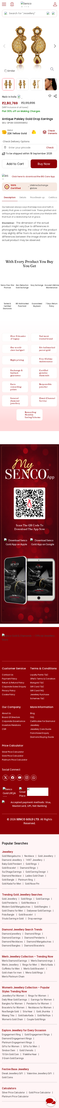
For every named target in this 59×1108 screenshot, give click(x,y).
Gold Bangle (8, 879)
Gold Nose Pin (32, 883)
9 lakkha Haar (30, 1054)
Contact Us (7, 674)
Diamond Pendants (34, 937)
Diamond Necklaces (12, 941)
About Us (6, 713)
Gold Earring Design (36, 871)
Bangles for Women (12, 1003)
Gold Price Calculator (12, 755)
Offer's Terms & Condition (42, 678)
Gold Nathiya (43, 1015)
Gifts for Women (10, 1046)
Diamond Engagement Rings (17, 1038)
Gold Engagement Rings (37, 1034)
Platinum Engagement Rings (17, 1042)
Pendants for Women (38, 1003)
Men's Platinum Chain (13, 976)
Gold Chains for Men (12, 910)
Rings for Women (37, 995)
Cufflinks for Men (11, 968)
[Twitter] (5, 778)
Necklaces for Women (39, 1007)
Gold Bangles (41, 906)
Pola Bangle (8, 914)
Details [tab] (23, 197)
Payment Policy (9, 678)
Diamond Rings (28, 868)
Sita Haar (27, 1011)
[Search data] (6, 13)
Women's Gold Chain (12, 1019)
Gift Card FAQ (37, 690)
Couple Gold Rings (36, 1019)
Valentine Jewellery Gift (39, 1073)
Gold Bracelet (9, 868)
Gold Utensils (26, 1050)
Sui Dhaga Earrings (12, 871)
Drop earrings (35, 918)
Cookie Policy (8, 694)
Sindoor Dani (9, 1050)
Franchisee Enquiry (39, 733)
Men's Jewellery (10, 964)
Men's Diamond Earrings (14, 960)
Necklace (29, 856)
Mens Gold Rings (34, 972)
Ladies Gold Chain (34, 875)
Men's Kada (47, 964)
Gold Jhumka (43, 1011)
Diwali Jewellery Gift (12, 1073)
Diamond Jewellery (12, 860)
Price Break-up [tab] (37, 197)
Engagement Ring (11, 1034)
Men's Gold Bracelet (34, 968)
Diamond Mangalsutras (39, 941)
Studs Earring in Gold (13, 918)
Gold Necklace (28, 902)
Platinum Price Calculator (14, 759)
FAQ (32, 717)
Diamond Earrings (11, 937)
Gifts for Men (30, 1046)
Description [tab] (10, 197)
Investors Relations (11, 725)
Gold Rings (31, 864)
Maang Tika (8, 1015)
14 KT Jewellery (34, 860)
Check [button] (50, 147)
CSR (4, 729)
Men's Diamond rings (42, 960)
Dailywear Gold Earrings (39, 910)
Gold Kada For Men (11, 883)
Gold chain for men (12, 972)
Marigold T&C (37, 682)
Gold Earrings (43, 899)
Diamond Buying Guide (42, 737)
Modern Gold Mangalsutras (16, 906)
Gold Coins (7, 1077)
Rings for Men (29, 964)
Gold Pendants (9, 902)
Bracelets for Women (13, 1007)
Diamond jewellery (11, 933)
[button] (4, 4)
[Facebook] (12, 778)
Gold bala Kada (25, 1015)
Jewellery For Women (13, 995)
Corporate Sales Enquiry (14, 686)
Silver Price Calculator (13, 751)
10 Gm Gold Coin (10, 1054)
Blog (32, 713)
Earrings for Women (41, 999)
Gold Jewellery (45, 856)
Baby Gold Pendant (12, 864)
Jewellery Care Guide (40, 729)
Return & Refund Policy (13, 682)
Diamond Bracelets (34, 945)
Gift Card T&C (37, 686)
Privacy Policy (8, 690)
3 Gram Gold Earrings (13, 1058)
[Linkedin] (34, 778)
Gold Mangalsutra (11, 856)
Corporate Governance (13, 721)
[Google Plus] (27, 778)
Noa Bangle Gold (10, 1011)
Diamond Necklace (11, 875)
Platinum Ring (25, 879)
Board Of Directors (11, 717)
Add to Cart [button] (15, 164)
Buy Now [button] (44, 164)
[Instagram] (19, 778)
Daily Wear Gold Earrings (14, 999)
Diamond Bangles (11, 945)
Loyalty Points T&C (39, 674)
